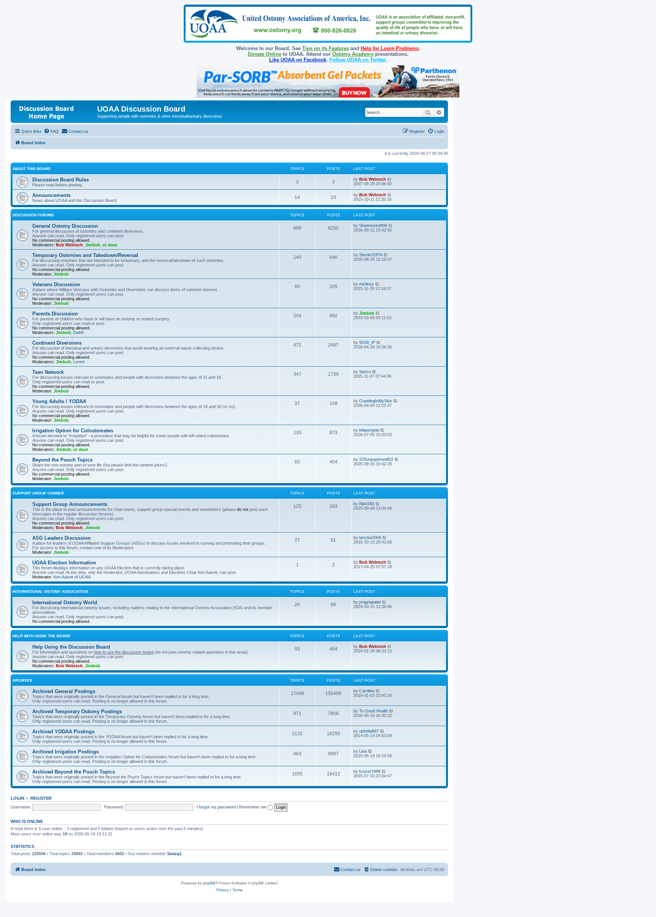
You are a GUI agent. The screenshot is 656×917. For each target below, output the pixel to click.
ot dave (109, 245)
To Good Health (373, 711)
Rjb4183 (366, 503)
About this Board (31, 169)
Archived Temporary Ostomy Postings (77, 711)
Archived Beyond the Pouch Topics (73, 772)
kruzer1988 (369, 771)
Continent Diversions (57, 343)
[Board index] (55, 111)
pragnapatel (370, 602)
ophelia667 (369, 731)
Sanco (365, 371)
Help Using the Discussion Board (71, 647)
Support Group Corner (38, 493)
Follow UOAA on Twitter (358, 60)
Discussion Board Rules (60, 180)
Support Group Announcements (69, 504)
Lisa (363, 751)
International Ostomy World (64, 602)
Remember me (253, 807)
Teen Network (48, 372)
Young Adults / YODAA (59, 401)
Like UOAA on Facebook (297, 60)
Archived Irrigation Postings (65, 752)
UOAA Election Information (64, 563)
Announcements (51, 195)
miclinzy (366, 284)
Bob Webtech (372, 179)
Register (41, 798)
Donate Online (264, 54)
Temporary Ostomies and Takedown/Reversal (85, 255)
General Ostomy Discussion (65, 226)
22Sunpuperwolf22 (376, 459)
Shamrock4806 (373, 225)
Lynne (79, 361)
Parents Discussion (55, 314)
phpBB (209, 883)
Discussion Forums (33, 215)
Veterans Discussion (56, 284)
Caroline (366, 691)
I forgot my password (216, 807)
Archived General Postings (63, 691)
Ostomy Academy (353, 54)
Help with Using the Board (41, 636)
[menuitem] (51, 131)
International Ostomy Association (50, 591)
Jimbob (92, 245)
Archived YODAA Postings (63, 731)
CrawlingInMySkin (375, 401)
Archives (22, 680)
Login (17, 798)
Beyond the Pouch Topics (62, 460)
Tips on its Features (325, 48)
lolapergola (369, 430)
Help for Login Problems (390, 48)
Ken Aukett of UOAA (72, 577)
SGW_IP (367, 342)
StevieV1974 (370, 254)
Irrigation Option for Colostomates (72, 430)
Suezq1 (174, 853)
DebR (78, 332)
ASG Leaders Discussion (61, 538)
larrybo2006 (370, 537)
